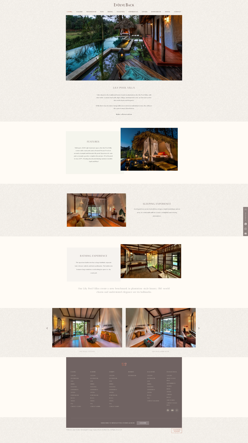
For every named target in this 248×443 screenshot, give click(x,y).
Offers (73, 392)
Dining (73, 384)
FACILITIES (121, 12)
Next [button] (199, 328)
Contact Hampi (114, 406)
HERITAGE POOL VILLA (87, 351)
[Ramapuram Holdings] (167, 431)
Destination (75, 378)
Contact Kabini (95, 406)
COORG (69, 12)
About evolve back (171, 379)
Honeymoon (75, 395)
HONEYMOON (156, 12)
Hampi (111, 372)
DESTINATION (91, 12)
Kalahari (151, 372)
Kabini (93, 372)
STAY (102, 12)
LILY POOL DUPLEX (161, 351)
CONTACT (177, 12)
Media (168, 389)
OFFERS (144, 12)
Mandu (131, 372)
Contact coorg (76, 406)
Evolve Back (172, 372)
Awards (169, 386)
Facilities (74, 387)
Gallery (73, 375)
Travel (73, 401)
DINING (110, 12)
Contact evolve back (172, 404)
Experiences (74, 389)
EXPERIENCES (133, 12)
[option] (88, 331)
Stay (72, 381)
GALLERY (79, 12)
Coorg (73, 372)
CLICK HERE (143, 423)
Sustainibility (171, 383)
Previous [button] (47, 328)
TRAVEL (167, 12)
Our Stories (171, 400)
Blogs (73, 398)
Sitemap (84, 430)
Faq (72, 403)
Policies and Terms (73, 430)
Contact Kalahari (153, 401)
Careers (169, 394)
